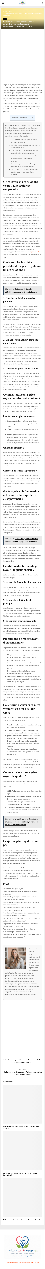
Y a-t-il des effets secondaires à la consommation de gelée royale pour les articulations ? (21, 914)
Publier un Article (24, 1262)
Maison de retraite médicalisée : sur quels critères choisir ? (21, 1220)
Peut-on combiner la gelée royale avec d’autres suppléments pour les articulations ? (19, 930)
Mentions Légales (12, 1262)
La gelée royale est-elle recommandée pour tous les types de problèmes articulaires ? (20, 925)
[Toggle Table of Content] (30, 117)
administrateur (9, 26)
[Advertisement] (22, 58)
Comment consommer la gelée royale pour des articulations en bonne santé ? (19, 909)
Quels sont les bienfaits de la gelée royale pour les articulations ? (20, 893)
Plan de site (35, 1262)
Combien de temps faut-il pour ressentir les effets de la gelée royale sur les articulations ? (21, 919)
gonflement (35, 252)
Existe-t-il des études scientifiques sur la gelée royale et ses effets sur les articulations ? (22, 936)
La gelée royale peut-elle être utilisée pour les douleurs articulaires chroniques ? (21, 903)
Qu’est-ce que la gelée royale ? (13, 889)
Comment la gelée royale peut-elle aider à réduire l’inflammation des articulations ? (20, 898)
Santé (5, 18)
